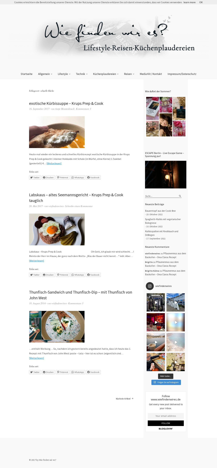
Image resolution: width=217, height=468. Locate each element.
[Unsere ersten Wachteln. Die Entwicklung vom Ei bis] (156, 302)
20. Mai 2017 (36, 206)
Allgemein (44, 74)
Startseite (26, 74)
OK (201, 2)
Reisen (128, 74)
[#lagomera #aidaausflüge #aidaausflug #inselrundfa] (175, 322)
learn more (189, 2)
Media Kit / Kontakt (151, 74)
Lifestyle (63, 74)
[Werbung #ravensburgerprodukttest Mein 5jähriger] (156, 362)
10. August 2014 (37, 303)
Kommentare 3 (83, 108)
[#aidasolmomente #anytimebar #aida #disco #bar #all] (156, 322)
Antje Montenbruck (64, 108)
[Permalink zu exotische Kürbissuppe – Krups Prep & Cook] (57, 132)
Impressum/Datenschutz (182, 74)
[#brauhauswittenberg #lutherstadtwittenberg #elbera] (175, 362)
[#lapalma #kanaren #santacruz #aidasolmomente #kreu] (175, 302)
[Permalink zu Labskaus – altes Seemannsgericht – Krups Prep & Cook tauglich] (57, 229)
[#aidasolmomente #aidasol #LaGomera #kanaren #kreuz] (156, 342)
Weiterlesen (54, 163)
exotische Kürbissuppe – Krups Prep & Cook (66, 103)
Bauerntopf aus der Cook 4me (160, 210)
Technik (80, 74)
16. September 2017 (39, 108)
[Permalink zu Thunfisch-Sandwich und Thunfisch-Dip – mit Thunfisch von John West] (57, 327)
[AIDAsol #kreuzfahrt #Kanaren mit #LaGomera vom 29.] (175, 342)
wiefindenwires (56, 206)
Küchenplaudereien (104, 74)
